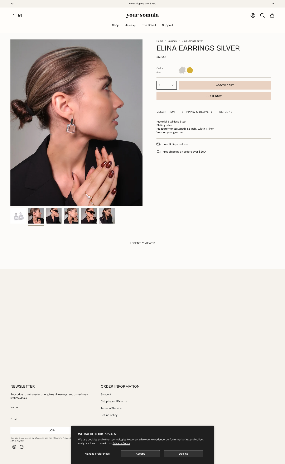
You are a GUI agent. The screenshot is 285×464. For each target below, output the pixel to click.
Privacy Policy (69, 438)
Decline (183, 453)
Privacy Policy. (121, 443)
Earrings (172, 41)
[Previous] (12, 4)
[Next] (273, 4)
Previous (10, 123)
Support (106, 394)
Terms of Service (111, 408)
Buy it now (214, 96)
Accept (140, 453)
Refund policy (109, 415)
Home (159, 41)
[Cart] (272, 15)
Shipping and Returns (114, 401)
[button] (115, 25)
